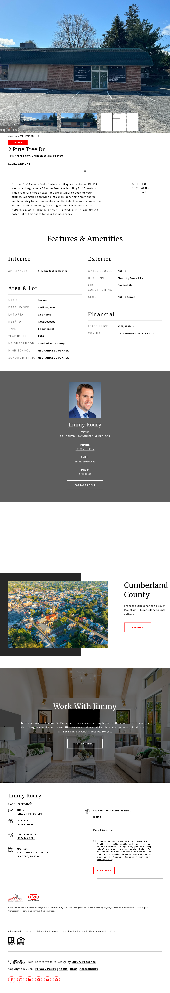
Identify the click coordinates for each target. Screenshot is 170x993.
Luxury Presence (84, 962)
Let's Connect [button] (85, 743)
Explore (137, 627)
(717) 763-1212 (26, 838)
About (63, 969)
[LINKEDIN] (29, 979)
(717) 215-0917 (85, 449)
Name (97, 816)
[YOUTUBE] (47, 979)
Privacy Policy (105, 859)
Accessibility (89, 969)
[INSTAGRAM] (20, 979)
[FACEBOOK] (11, 979)
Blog (73, 969)
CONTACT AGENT (85, 485)
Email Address (103, 830)
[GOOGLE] (38, 979)
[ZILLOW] (56, 979)
